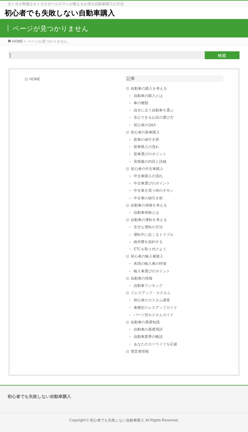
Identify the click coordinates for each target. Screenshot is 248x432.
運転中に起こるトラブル (154, 234)
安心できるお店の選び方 (154, 117)
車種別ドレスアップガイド (155, 308)
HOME (34, 79)
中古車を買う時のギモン (154, 190)
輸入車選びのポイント (152, 271)
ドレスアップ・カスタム (151, 293)
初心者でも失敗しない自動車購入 (60, 13)
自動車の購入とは (148, 96)
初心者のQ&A (145, 125)
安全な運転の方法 (148, 227)
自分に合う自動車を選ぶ (154, 110)
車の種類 (141, 103)
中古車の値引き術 (148, 198)
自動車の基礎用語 (148, 329)
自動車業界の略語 (148, 336)
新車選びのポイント (150, 154)
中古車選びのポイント (152, 183)
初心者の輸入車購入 (147, 256)
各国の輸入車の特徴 (150, 263)
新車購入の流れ (146, 147)
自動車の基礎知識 (145, 322)
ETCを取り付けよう (150, 249)
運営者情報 (140, 351)
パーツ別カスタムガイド (154, 315)
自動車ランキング (148, 285)
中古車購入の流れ (148, 176)
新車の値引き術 (146, 139)
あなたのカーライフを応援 (155, 344)
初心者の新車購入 (145, 132)
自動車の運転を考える (149, 220)
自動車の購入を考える (149, 88)
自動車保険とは (146, 212)
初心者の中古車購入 (147, 169)
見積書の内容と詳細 (150, 161)
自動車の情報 (141, 278)
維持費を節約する (148, 242)
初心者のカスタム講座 (152, 300)
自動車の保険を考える (149, 205)
